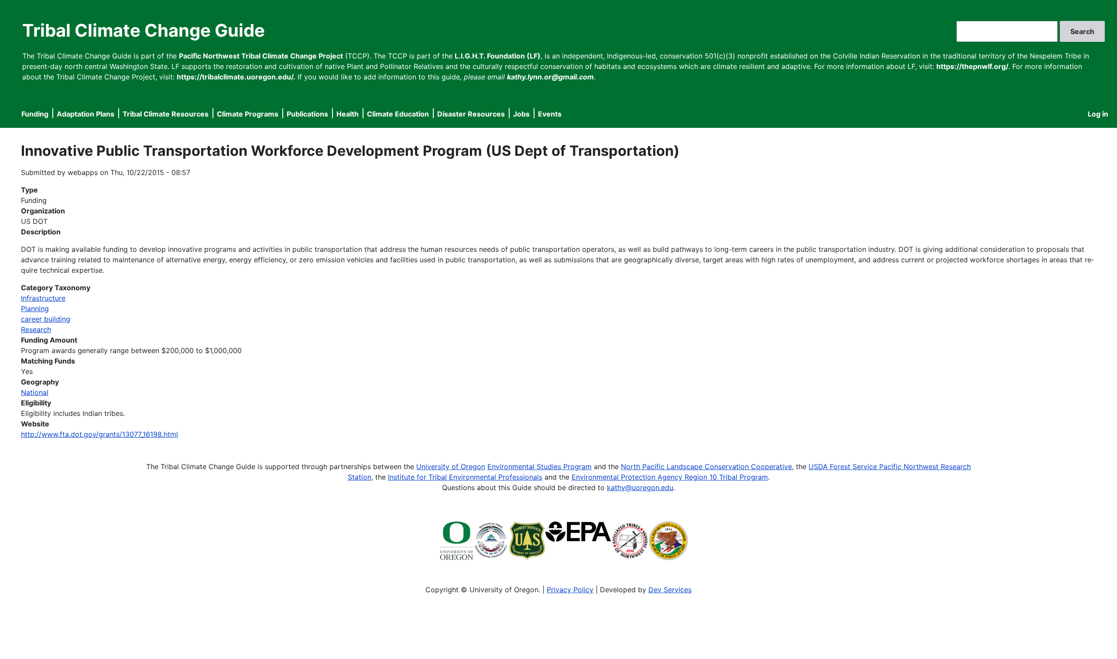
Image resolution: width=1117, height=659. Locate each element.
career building (45, 319)
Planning (35, 308)
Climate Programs (247, 114)
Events (550, 114)
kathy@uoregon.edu (640, 487)
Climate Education (398, 114)
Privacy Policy (570, 589)
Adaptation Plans (85, 114)
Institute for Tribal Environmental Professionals (465, 477)
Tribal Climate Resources (166, 114)
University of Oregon (450, 466)
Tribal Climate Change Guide (143, 30)
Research (36, 329)
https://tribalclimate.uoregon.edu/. (236, 76)
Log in (1098, 114)
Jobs (521, 114)
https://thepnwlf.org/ (972, 66)
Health (347, 114)
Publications (307, 114)
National (34, 392)
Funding (34, 114)
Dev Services (670, 589)
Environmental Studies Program (539, 466)
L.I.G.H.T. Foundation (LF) (498, 55)
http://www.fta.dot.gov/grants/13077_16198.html (99, 434)
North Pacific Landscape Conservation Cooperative (706, 466)
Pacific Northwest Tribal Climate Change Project (261, 55)
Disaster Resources (471, 114)
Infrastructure (43, 298)
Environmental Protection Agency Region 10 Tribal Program (670, 477)
